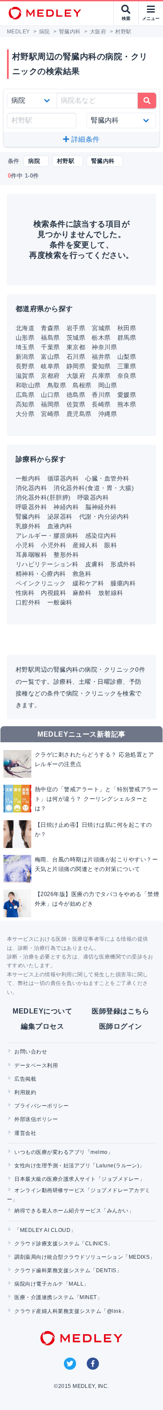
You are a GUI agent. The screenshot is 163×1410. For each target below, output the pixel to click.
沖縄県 (107, 413)
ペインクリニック (41, 583)
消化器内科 (31, 487)
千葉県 (50, 347)
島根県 (82, 385)
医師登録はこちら (120, 1011)
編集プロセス (42, 1026)
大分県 (25, 413)
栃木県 (101, 337)
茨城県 (76, 337)
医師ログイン (120, 1026)
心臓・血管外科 (107, 478)
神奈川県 (104, 347)
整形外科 (66, 554)
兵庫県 (101, 375)
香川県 (101, 394)
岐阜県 (50, 366)
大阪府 (76, 375)
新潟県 (25, 356)
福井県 (101, 356)
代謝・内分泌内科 (104, 516)
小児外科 (53, 545)
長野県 (25, 366)
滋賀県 (25, 375)
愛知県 (101, 366)
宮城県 (101, 328)
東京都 (76, 347)
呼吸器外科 (31, 507)
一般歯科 (60, 602)
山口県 (50, 394)
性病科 (25, 592)
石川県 (76, 356)
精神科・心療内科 (41, 573)
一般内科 (28, 478)
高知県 (25, 404)
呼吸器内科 (93, 497)
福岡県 (50, 404)
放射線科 (110, 592)
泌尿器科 (60, 516)
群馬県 (126, 337)
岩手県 (76, 328)
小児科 (25, 545)
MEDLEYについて (42, 1011)
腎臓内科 (28, 516)
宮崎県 (50, 413)
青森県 (50, 328)
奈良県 (126, 375)
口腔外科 (28, 602)
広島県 (25, 394)
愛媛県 (126, 394)
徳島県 (76, 394)
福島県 (50, 337)
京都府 (50, 375)
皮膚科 (94, 564)
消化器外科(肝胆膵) (43, 497)
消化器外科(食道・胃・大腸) (93, 487)
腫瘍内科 (123, 583)
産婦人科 (85, 545)
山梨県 (126, 356)
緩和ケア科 (88, 583)
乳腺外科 (28, 526)
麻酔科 (82, 592)
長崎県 (101, 404)
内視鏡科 (53, 592)
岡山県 (107, 385)
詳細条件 (85, 139)
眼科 (110, 545)
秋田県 (126, 328)
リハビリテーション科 (47, 564)
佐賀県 (76, 404)
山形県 (25, 337)
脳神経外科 (100, 507)
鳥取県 (56, 385)
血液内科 (60, 526)
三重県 (126, 366)
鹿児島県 (79, 413)
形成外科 (123, 564)
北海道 (25, 328)
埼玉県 (25, 347)
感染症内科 (100, 535)
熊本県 (126, 404)
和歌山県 (28, 385)
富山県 (50, 356)
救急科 (82, 573)
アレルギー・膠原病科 (47, 535)
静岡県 (76, 366)
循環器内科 (63, 478)
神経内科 (66, 507)
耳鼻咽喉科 (31, 554)
